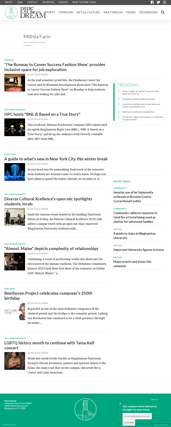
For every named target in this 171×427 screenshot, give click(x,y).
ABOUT (9, 2)
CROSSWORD (148, 12)
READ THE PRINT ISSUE (84, 2)
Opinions (65, 12)
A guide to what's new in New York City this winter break (56, 158)
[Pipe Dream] (85, 407)
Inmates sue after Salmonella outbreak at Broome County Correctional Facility (133, 197)
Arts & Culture (88, 12)
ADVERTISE (48, 2)
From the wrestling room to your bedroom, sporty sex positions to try (141, 105)
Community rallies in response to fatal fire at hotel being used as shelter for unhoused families (135, 217)
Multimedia (113, 12)
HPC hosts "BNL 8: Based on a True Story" (42, 114)
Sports (49, 12)
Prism (130, 12)
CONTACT (32, 2)
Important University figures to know (138, 99)
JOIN (19, 2)
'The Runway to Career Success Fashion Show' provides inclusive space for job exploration (54, 67)
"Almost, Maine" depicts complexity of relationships (51, 248)
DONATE (63, 2)
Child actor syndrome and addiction (138, 112)
